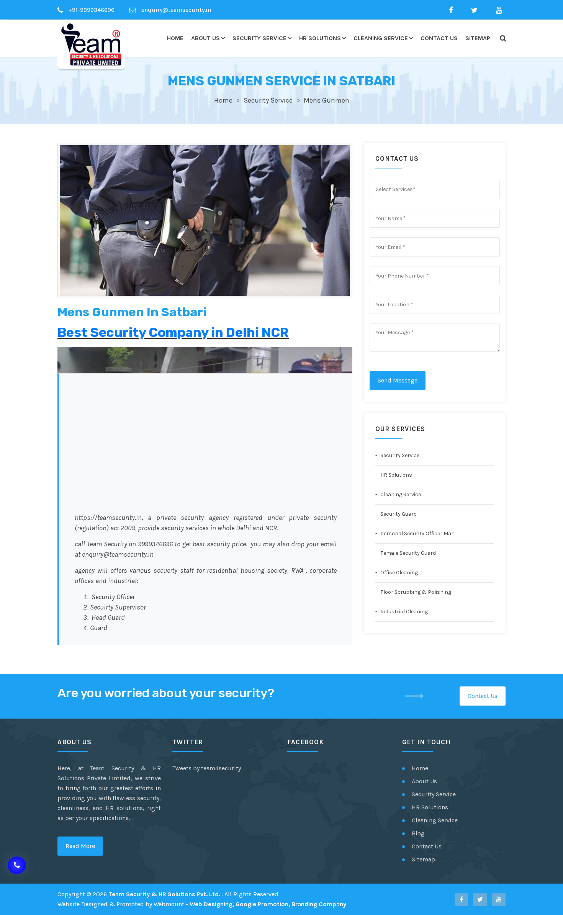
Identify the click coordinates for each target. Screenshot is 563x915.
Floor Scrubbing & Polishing (415, 592)
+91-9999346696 (91, 9)
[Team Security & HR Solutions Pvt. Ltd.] (91, 44)
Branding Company (318, 904)
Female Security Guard (407, 553)
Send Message (397, 380)
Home (175, 38)
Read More (80, 846)
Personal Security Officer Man (417, 533)
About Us (205, 38)
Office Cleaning (398, 572)
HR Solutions (320, 38)
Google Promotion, (263, 904)
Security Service (259, 38)
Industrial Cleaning (403, 611)
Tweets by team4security (206, 768)
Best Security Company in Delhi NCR (173, 332)
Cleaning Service (381, 38)
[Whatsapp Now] (17, 866)
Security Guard (398, 514)
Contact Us (439, 38)
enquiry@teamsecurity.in (175, 9)
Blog (418, 833)
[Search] (503, 38)
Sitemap (477, 38)
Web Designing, (212, 904)
